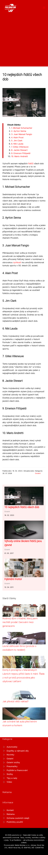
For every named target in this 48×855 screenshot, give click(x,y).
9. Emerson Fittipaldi (20, 153)
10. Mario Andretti (19, 156)
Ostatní (37, 473)
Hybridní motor (13, 579)
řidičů (30, 163)
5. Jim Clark (16, 140)
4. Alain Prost (17, 137)
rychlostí (17, 262)
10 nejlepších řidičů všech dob (21, 507)
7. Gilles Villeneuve (19, 147)
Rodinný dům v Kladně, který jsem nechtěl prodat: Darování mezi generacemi (20, 622)
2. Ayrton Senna (18, 131)
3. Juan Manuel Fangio (21, 134)
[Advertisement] (24, 38)
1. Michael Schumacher (21, 128)
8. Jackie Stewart (19, 150)
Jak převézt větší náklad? (15, 701)
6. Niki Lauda (17, 143)
